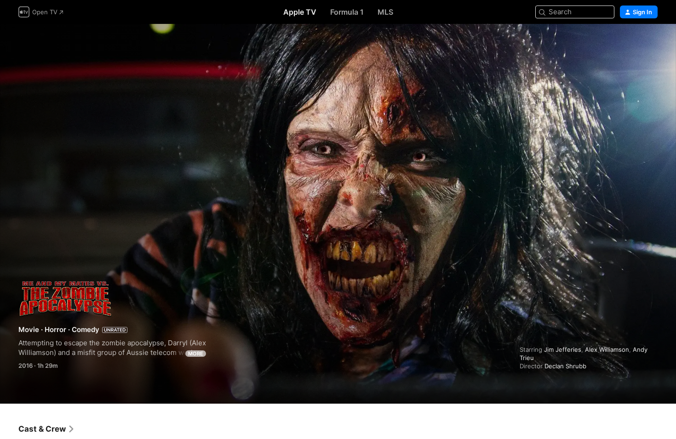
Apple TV (299, 12)
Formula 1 (347, 12)
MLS (385, 12)
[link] (46, 429)
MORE (195, 353)
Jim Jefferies (562, 349)
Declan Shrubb (565, 366)
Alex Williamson (607, 349)
